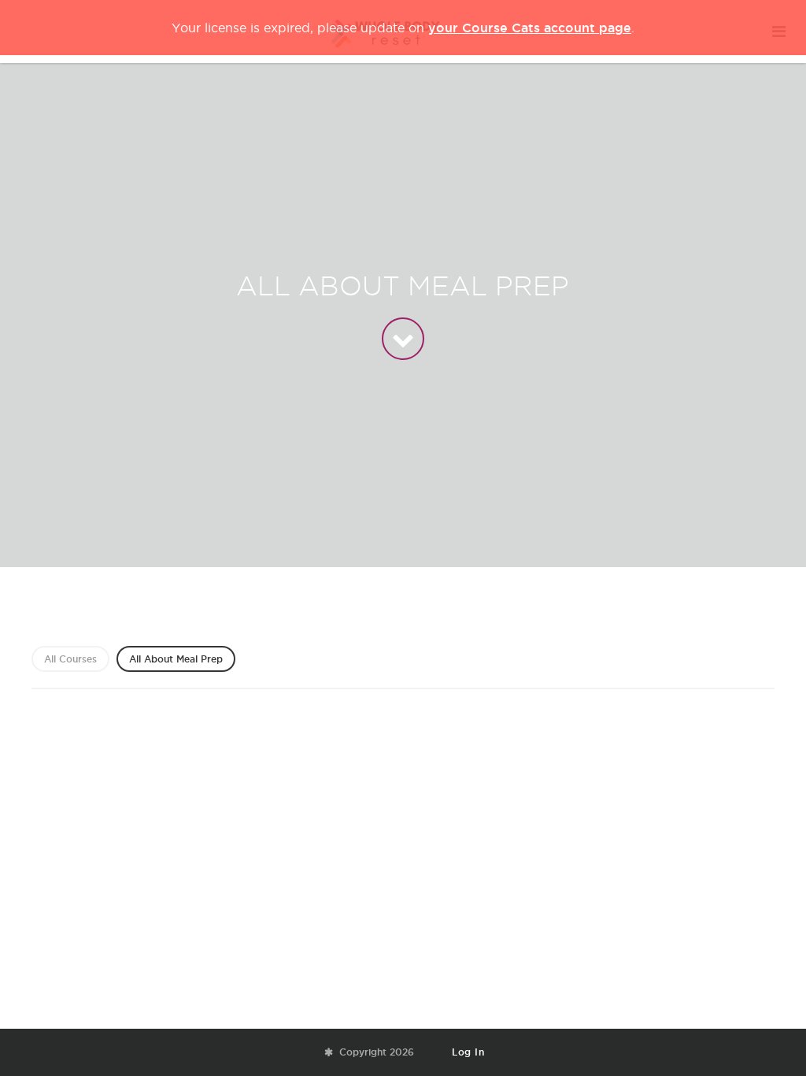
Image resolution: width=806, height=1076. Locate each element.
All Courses (70, 659)
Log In (468, 1052)
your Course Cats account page (529, 27)
